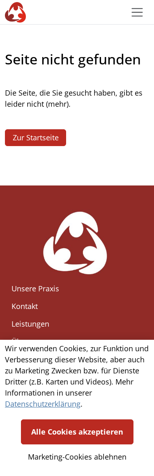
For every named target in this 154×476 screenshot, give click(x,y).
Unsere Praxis (35, 288)
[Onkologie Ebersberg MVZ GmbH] (15, 12)
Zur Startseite (36, 137)
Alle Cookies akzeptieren (77, 432)
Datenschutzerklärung (42, 404)
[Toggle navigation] (137, 12)
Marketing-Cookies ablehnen (77, 457)
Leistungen (30, 324)
